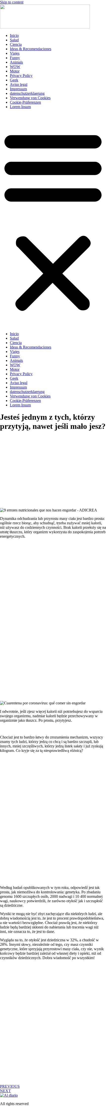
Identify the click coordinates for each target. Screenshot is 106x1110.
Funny (15, 58)
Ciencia (16, 44)
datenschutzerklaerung (27, 93)
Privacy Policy (21, 75)
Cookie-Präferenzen (25, 102)
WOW (15, 67)
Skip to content (11, 2)
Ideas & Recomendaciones (30, 49)
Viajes (14, 53)
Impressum (18, 89)
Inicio (14, 35)
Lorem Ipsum (20, 107)
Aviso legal (18, 84)
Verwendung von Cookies (30, 98)
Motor (14, 71)
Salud (14, 40)
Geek (14, 80)
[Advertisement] (53, 476)
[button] (53, 220)
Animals (16, 62)
